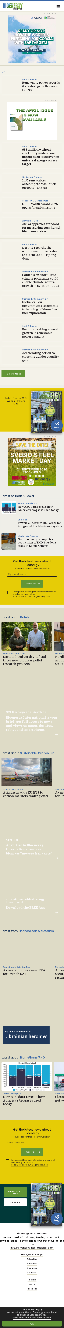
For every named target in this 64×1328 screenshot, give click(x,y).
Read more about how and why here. (32, 1317)
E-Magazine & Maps (15, 1192)
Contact (32, 1272)
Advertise (32, 1259)
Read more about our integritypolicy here (31, 596)
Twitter (32, 1284)
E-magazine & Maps (32, 1254)
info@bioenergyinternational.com (32, 1247)
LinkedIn (32, 1280)
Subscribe (15, 1202)
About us (32, 1268)
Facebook (32, 1289)
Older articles (13, 373)
